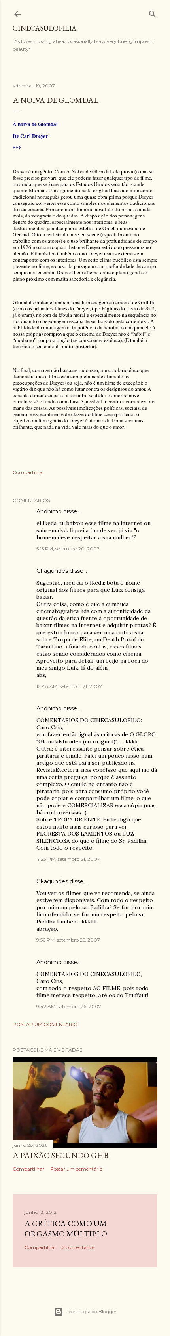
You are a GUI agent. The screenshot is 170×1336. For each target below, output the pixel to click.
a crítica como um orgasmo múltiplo (66, 1228)
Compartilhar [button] (28, 472)
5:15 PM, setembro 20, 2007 (68, 549)
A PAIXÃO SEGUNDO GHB (60, 1155)
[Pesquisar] (152, 12)
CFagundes (52, 570)
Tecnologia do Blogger (91, 1311)
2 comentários (78, 1247)
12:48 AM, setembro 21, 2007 (69, 686)
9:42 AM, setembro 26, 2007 (68, 1006)
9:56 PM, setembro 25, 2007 (68, 940)
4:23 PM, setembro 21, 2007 (68, 859)
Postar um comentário (45, 1024)
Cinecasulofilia (44, 28)
